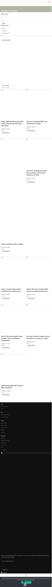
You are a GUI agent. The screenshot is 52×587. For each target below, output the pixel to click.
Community (3, 449)
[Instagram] (14, 566)
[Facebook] (2, 566)
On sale (4, 28)
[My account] (50, 1)
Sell (2, 404)
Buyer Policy (4, 423)
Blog (2, 447)
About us (3, 438)
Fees (2, 408)
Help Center (3, 442)
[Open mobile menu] (1, 1)
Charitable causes (5, 440)
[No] (25, 584)
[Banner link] (26, 60)
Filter (3, 23)
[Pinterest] (17, 566)
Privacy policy (28, 582)
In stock (4, 30)
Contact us (3, 445)
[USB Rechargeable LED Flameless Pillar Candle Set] (13, 367)
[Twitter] (6, 566)
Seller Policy (4, 425)
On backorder (5, 33)
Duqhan (3, 435)
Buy (2, 412)
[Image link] (26, 503)
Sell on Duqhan (4, 406)
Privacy (2, 429)
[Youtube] (10, 566)
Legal (2, 420)
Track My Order (4, 417)
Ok (22, 582)
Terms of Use (4, 427)
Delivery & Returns (5, 414)
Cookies (3, 432)
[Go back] (2, 7)
